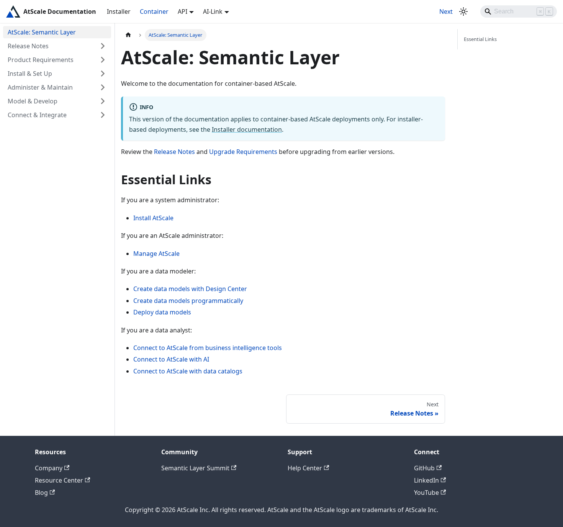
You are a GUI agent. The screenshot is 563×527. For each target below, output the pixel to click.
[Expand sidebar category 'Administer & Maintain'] (102, 87)
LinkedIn (426, 480)
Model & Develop (32, 101)
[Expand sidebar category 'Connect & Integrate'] (102, 115)
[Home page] (128, 35)
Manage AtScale (156, 253)
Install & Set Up (30, 73)
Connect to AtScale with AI (171, 359)
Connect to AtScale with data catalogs (187, 371)
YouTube (426, 492)
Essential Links (480, 39)
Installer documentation (247, 129)
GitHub (424, 468)
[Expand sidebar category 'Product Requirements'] (102, 60)
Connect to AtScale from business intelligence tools (207, 348)
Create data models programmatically (188, 300)
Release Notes (28, 46)
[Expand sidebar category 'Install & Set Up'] (102, 73)
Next (446, 11)
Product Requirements (41, 60)
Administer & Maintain (40, 87)
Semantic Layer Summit (195, 468)
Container (154, 11)
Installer (119, 11)
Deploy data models (162, 312)
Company (48, 468)
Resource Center (59, 480)
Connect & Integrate (37, 115)
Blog (41, 492)
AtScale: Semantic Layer (42, 32)
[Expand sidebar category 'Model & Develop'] (102, 101)
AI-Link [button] (213, 11)
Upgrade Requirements (243, 151)
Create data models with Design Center (190, 289)
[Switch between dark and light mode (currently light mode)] (463, 11)
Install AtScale (153, 218)
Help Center (305, 468)
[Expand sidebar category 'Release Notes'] (102, 46)
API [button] (182, 11)
